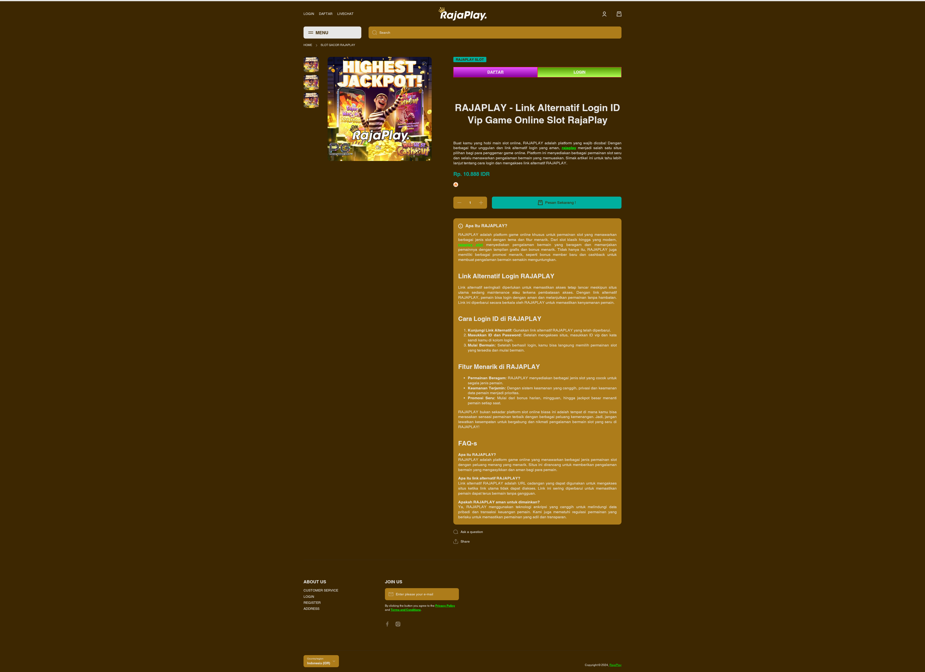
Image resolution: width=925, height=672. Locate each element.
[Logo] (462, 13)
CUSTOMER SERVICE (321, 590)
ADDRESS (311, 609)
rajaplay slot (470, 244)
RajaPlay (615, 665)
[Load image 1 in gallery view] (311, 64)
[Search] (373, 33)
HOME (308, 45)
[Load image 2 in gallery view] (311, 82)
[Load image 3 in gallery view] (311, 100)
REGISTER (312, 603)
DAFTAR (495, 72)
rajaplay (569, 148)
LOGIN (580, 72)
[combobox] (495, 33)
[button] (461, 541)
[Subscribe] (453, 594)
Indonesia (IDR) (318, 663)
